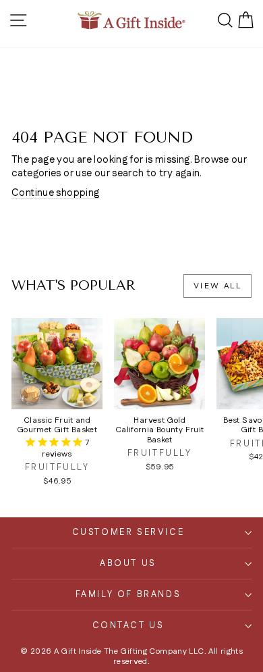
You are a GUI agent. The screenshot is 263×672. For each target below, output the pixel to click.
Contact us (128, 625)
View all (217, 286)
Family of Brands (128, 594)
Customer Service (128, 532)
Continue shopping (55, 193)
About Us (128, 563)
